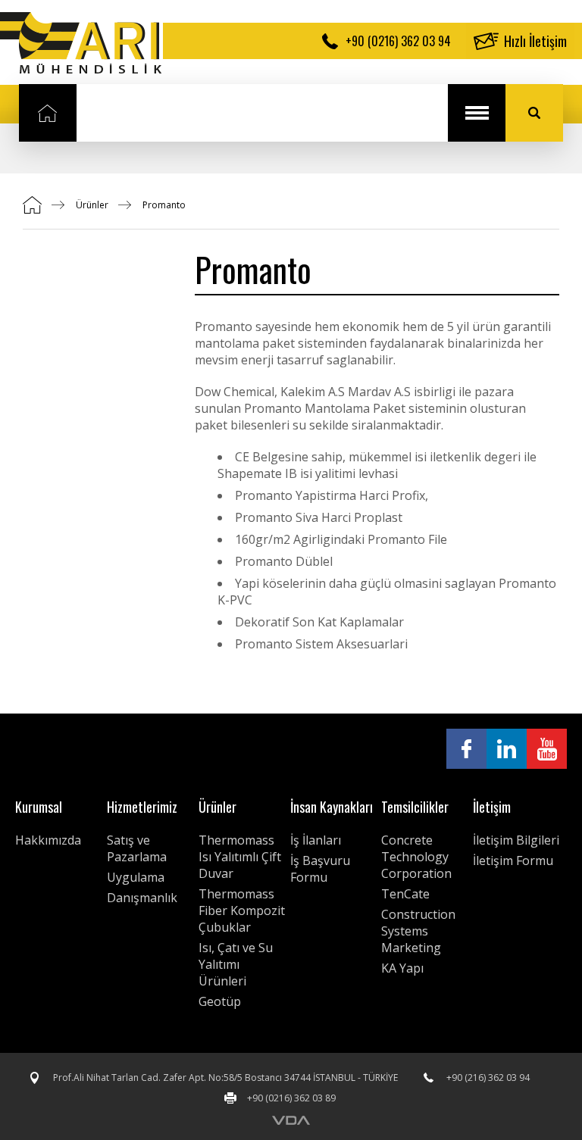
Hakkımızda (48, 840)
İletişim (492, 807)
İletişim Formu (513, 860)
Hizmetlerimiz (142, 807)
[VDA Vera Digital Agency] (291, 1120)
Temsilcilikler (415, 807)
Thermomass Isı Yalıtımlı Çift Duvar (240, 857)
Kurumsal (38, 807)
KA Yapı (402, 968)
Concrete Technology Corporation (416, 857)
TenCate (405, 893)
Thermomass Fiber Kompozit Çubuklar (242, 910)
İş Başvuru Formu (320, 868)
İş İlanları (315, 840)
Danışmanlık (142, 897)
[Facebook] (466, 749)
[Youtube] (547, 749)
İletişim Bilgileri (516, 840)
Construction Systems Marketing (418, 931)
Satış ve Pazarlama (137, 848)
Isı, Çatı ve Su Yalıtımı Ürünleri (236, 964)
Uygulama (135, 877)
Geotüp (220, 1001)
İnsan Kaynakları (331, 807)
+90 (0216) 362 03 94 (398, 41)
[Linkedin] (507, 749)
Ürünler (92, 204)
